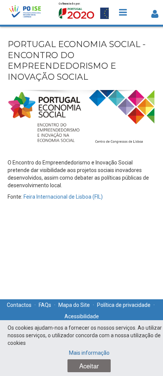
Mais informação (89, 353)
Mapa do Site (74, 305)
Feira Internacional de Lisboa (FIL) (63, 197)
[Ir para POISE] (25, 12)
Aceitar (89, 365)
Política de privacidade (123, 305)
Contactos (19, 305)
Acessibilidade (81, 316)
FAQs (45, 305)
